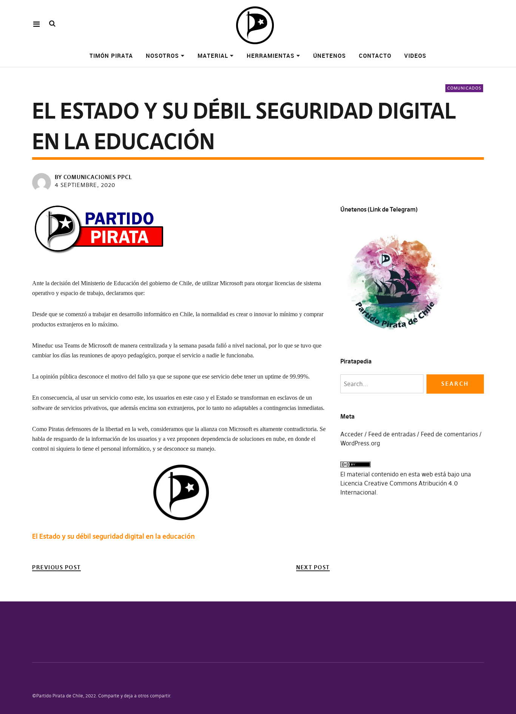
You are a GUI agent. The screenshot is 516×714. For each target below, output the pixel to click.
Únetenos (329, 55)
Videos (415, 55)
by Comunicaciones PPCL (93, 177)
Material (213, 55)
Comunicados (464, 88)
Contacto (375, 55)
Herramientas (271, 55)
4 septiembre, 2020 (85, 185)
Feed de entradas (392, 434)
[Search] (52, 23)
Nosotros (162, 55)
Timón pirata (111, 55)
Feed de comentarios (449, 434)
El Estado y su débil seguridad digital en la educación (113, 536)
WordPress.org (360, 443)
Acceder (351, 434)
